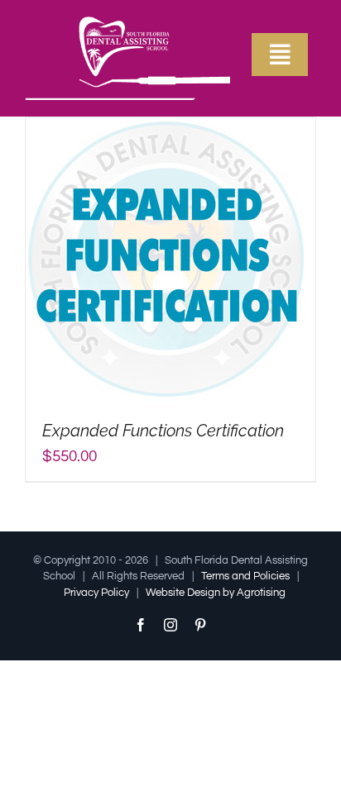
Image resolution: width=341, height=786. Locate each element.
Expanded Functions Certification (163, 431)
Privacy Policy (96, 592)
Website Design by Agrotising (216, 592)
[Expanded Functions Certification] (166, 129)
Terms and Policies (245, 576)
